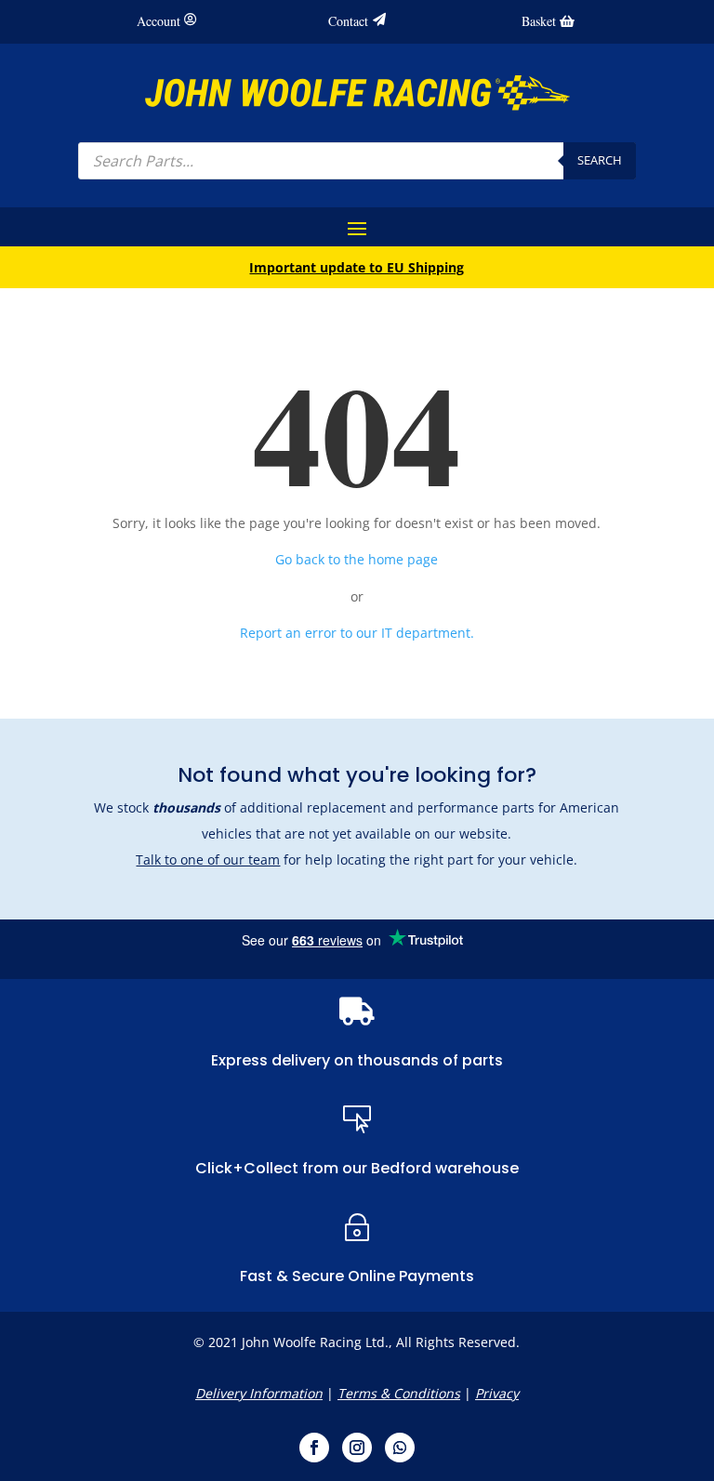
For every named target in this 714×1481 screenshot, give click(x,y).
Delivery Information (259, 1393)
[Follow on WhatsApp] (400, 1447)
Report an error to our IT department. (357, 632)
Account (158, 21)
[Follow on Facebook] (314, 1447)
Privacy (497, 1393)
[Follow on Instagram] (357, 1447)
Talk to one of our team (208, 859)
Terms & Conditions (398, 1393)
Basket (539, 21)
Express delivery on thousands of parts (357, 1060)
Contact (348, 21)
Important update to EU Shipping (356, 267)
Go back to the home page (356, 559)
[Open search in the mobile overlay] (357, 160)
